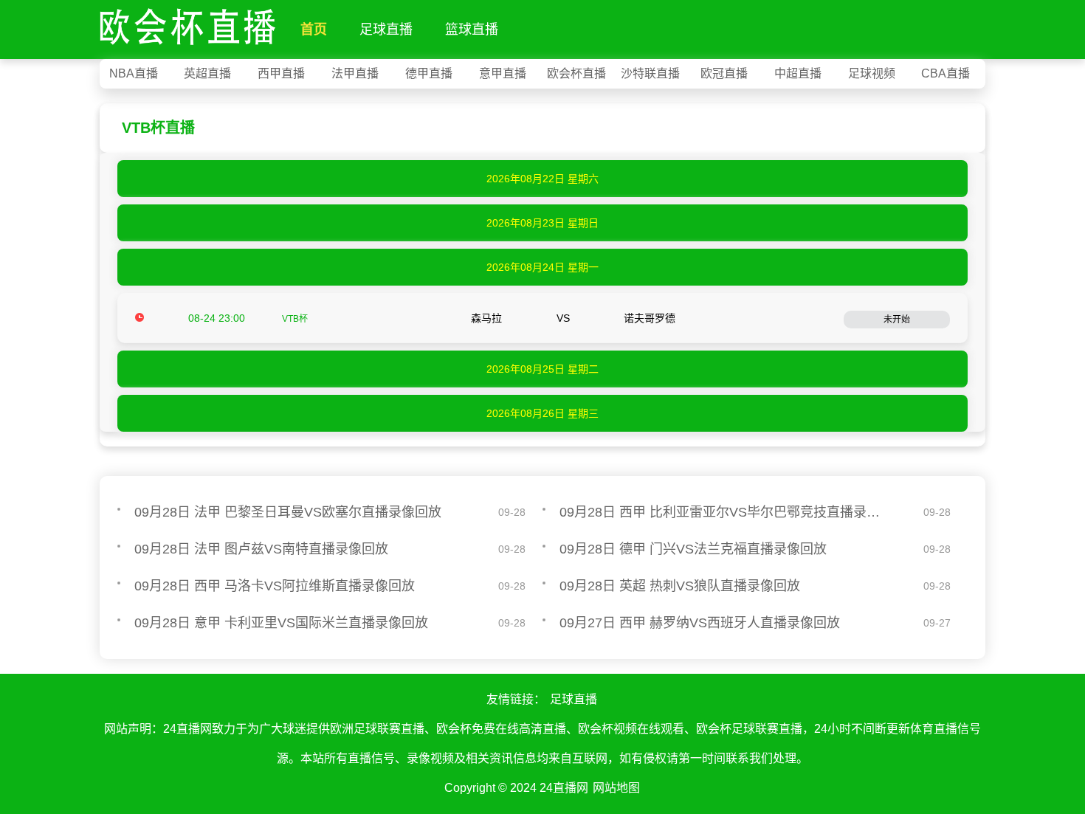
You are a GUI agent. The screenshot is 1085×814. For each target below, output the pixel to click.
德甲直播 (428, 73)
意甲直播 (502, 73)
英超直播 (207, 73)
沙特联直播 (650, 73)
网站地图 (616, 788)
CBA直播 (945, 73)
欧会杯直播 (576, 73)
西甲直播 (281, 73)
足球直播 (386, 29)
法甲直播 (355, 73)
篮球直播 (471, 29)
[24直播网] (187, 23)
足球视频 (871, 73)
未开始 (897, 319)
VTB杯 (295, 319)
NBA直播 (133, 73)
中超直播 (798, 73)
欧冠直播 (724, 73)
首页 (313, 29)
